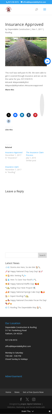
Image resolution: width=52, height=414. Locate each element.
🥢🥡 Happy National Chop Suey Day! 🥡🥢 (24, 271)
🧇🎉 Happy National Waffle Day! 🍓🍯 (22, 284)
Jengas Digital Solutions (31, 404)
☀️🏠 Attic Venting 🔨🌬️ (15, 275)
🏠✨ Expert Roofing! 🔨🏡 (17, 296)
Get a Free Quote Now (33, 392)
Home (8, 392)
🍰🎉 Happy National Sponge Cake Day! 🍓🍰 (25, 292)
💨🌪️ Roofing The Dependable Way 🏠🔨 (23, 307)
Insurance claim (12, 167)
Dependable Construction (19, 29)
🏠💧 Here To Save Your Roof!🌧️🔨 (20, 279)
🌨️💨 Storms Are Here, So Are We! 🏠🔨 (22, 267)
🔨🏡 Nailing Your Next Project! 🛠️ (20, 288)
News (17, 392)
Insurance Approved (13, 152)
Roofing (8, 32)
